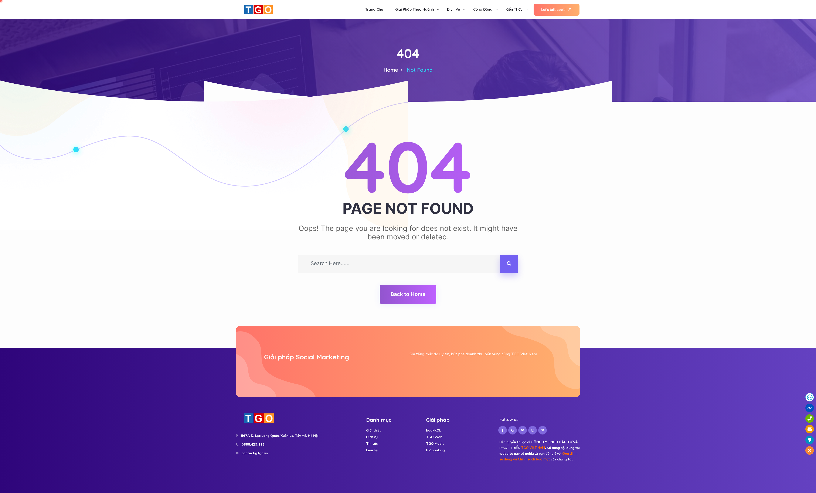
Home (391, 70)
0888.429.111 (253, 444)
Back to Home (408, 294)
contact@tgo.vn (255, 453)
